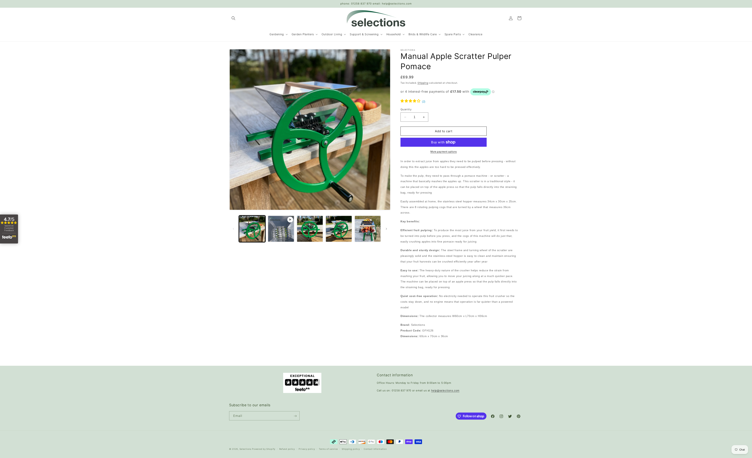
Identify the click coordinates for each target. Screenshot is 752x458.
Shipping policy (351, 448)
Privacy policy (307, 448)
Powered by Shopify (263, 449)
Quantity (405, 109)
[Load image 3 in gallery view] (338, 228)
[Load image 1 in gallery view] (252, 228)
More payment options (443, 151)
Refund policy (287, 448)
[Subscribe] (295, 416)
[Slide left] (233, 228)
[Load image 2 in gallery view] (309, 228)
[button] (233, 18)
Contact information (375, 448)
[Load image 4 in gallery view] (367, 228)
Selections (245, 449)
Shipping (423, 82)
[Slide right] (386, 228)
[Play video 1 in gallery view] (281, 228)
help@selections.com (445, 390)
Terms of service (328, 448)
